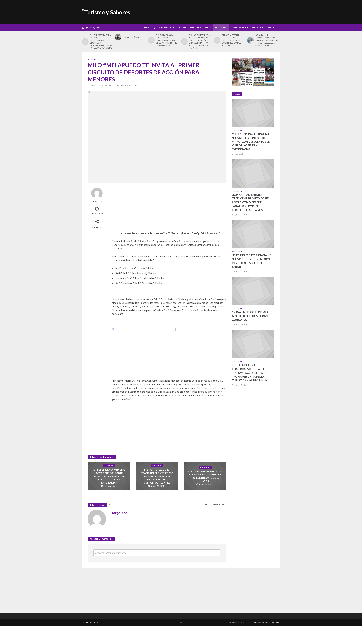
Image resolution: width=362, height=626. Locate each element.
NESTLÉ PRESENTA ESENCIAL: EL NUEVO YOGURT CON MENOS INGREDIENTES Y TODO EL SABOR (205, 476)
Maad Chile (274, 622)
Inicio (147, 27)
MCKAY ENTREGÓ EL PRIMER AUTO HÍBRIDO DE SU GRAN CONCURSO (250, 315)
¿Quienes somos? (163, 27)
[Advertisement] (228, 11)
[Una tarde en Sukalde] (118, 37)
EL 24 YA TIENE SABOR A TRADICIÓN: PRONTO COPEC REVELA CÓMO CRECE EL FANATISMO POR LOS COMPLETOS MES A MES (199, 41)
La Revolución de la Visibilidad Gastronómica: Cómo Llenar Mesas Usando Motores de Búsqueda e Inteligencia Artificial (266, 40)
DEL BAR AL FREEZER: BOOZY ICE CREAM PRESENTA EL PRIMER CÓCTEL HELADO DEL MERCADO (231, 40)
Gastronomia (238, 27)
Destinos (256, 27)
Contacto (272, 27)
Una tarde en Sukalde (131, 37)
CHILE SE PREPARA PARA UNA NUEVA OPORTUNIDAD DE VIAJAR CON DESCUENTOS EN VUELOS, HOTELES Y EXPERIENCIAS (101, 41)
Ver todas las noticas (214, 504)
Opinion (182, 27)
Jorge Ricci (97, 201)
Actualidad (221, 27)
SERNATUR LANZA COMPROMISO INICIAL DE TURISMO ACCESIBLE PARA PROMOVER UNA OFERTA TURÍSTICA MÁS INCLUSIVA (249, 372)
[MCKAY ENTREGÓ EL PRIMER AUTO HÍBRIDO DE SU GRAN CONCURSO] (253, 290)
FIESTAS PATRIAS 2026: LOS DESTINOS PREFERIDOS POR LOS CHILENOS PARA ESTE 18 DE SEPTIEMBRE (166, 40)
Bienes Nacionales (200, 27)
